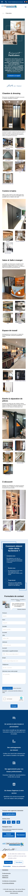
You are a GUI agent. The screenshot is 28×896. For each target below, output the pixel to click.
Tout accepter (8, 862)
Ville (3, 635)
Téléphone (5, 664)
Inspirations (5, 870)
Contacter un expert (14, 75)
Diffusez (23, 889)
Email (4, 658)
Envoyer (14, 706)
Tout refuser (19, 862)
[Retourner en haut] (24, 892)
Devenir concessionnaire (8, 835)
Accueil (3, 13)
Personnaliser (7, 866)
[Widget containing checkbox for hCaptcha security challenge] (13, 699)
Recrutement (21, 835)
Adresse (4, 642)
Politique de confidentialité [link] (18, 866)
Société (4, 626)
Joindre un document (7, 688)
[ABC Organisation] (9, 8)
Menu (25, 7)
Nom (3, 619)
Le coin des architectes (8, 883)
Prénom (4, 613)
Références (5, 877)
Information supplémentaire (10, 651)
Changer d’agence (21, 609)
